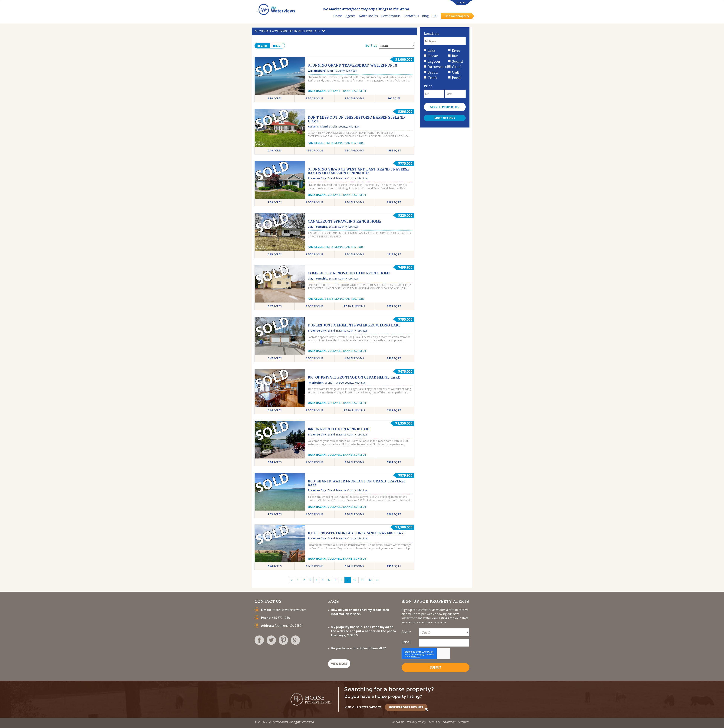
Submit (435, 668)
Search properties (444, 107)
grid (263, 46)
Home (337, 16)
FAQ (435, 16)
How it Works (390, 16)
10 (354, 580)
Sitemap (463, 722)
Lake (431, 50)
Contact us (411, 16)
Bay (455, 56)
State (406, 631)
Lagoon (434, 61)
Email (406, 641)
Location (431, 33)
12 (370, 580)
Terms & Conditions (442, 722)
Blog (425, 16)
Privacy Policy (416, 722)
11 (362, 580)
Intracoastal (437, 67)
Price (428, 86)
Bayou (433, 72)
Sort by (371, 45)
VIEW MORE (339, 664)
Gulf (455, 72)
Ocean (433, 56)
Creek (432, 78)
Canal (457, 67)
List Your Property (457, 16)
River (456, 50)
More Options (444, 118)
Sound (457, 61)
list (278, 46)
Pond (456, 78)
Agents (350, 16)
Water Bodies (368, 16)
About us (398, 722)
